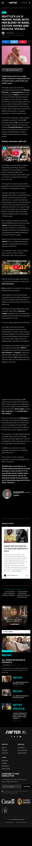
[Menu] (3, 3)
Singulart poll (21, 113)
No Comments (20, 35)
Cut (15, 228)
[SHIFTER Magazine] (13, 3)
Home (3, 8)
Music (4, 12)
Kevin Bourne (10, 33)
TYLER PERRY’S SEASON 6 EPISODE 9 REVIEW (8, 593)
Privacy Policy (7, 793)
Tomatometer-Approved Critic (17, 480)
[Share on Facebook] (6, 41)
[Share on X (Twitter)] (14, 41)
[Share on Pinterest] (23, 41)
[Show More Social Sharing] (28, 41)
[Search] (29, 3)
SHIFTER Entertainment (18, 819)
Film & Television (7, 651)
